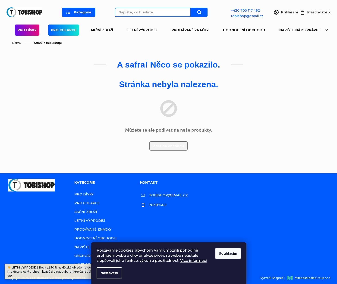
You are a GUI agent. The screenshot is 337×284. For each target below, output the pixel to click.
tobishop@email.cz (247, 16)
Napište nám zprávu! (299, 30)
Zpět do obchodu (168, 146)
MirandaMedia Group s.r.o (313, 278)
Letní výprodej (142, 30)
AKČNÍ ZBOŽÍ (102, 30)
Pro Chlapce (63, 30)
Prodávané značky (190, 30)
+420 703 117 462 (245, 10)
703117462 (157, 205)
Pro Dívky (27, 30)
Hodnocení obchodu (244, 30)
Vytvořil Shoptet (271, 278)
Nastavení (109, 273)
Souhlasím (228, 253)
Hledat (199, 12)
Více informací (193, 260)
